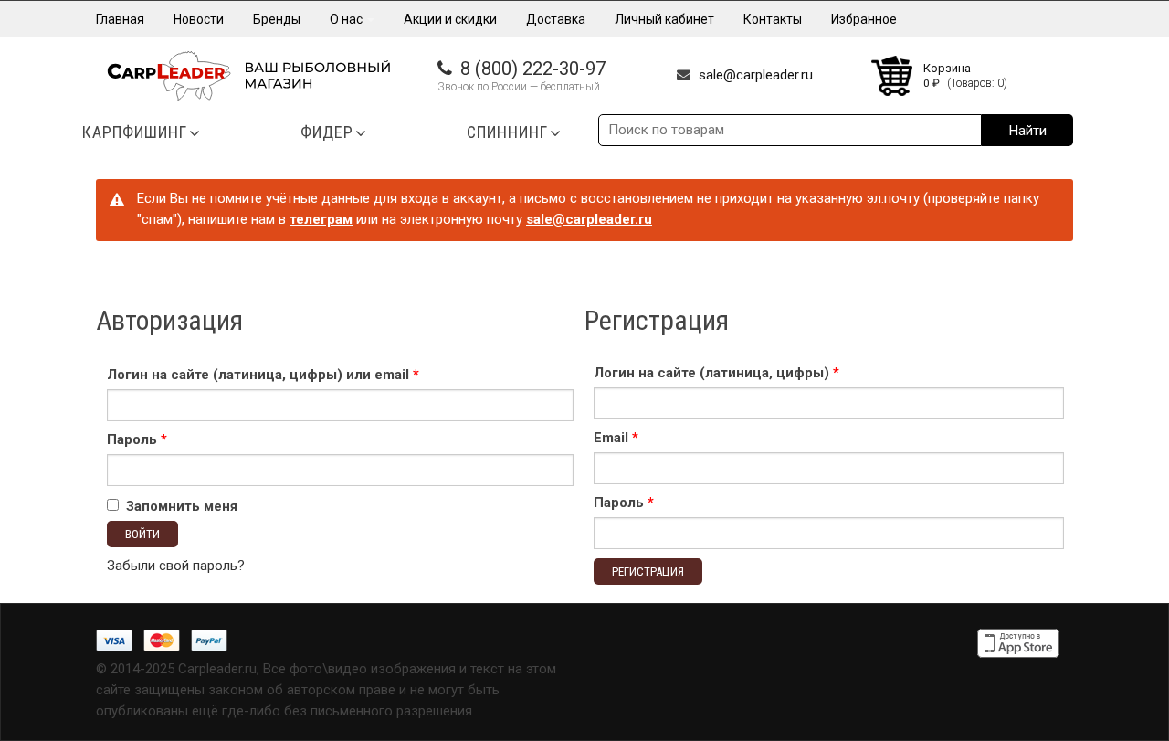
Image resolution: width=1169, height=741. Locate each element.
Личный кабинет (664, 19)
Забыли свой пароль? (176, 565)
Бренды (276, 19)
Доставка (555, 19)
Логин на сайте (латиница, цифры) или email (263, 374)
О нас (347, 19)
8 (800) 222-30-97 (533, 68)
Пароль (137, 439)
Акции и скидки (450, 19)
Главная (120, 19)
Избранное (864, 19)
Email (616, 437)
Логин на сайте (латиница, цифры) (716, 373)
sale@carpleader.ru (756, 75)
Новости (199, 19)
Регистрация (648, 571)
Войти (142, 534)
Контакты (772, 19)
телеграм (321, 219)
